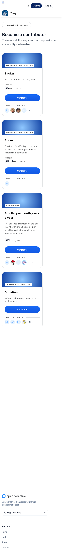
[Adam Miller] (12, 262)
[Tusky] (5, 13)
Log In (48, 5)
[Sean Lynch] (18, 262)
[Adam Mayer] (12, 110)
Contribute (22, 98)
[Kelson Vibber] (24, 322)
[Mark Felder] (7, 322)
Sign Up (36, 5)
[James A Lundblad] (7, 110)
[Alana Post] (7, 183)
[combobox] (25, 512)
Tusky (13, 13)
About (5, 542)
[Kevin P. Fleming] (18, 322)
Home (4, 532)
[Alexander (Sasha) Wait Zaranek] (12, 322)
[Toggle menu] (57, 6)
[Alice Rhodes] (24, 262)
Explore (5, 537)
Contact (6, 547)
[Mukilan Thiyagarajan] (24, 110)
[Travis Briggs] (18, 110)
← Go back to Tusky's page (16, 25)
